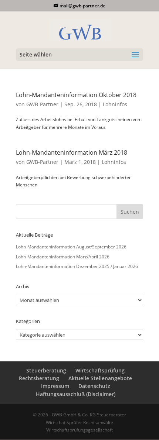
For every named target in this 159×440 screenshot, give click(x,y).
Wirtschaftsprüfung (100, 370)
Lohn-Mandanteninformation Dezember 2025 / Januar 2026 (77, 266)
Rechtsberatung (39, 378)
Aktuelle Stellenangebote (100, 378)
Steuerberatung (46, 370)
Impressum (55, 385)
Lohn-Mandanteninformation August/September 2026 (71, 247)
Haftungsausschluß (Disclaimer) (75, 394)
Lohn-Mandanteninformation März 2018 (71, 152)
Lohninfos (115, 104)
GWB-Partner (42, 104)
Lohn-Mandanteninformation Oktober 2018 (76, 95)
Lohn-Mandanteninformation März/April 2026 (62, 257)
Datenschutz (94, 385)
